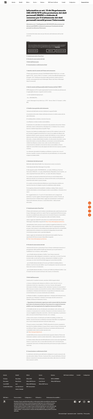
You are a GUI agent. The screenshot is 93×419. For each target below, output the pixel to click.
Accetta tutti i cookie (61, 50)
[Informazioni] (89, 211)
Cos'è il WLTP (6, 384)
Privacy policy (87, 413)
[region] (47, 48)
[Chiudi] (65, 43)
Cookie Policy (80, 413)
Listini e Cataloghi (19, 389)
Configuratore (72, 2)
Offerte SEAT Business (31, 384)
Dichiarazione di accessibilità (51, 397)
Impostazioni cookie (33, 50)
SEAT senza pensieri (30, 386)
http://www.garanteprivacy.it (35, 332)
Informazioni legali (63, 413)
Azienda (13, 2)
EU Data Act (38, 397)
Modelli (20, 2)
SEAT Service (42, 378)
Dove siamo (5, 381)
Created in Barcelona (7, 386)
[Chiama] (89, 207)
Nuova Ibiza (18, 378)
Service (35, 2)
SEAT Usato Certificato (53, 2)
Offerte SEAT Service (30, 381)
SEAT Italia (5, 397)
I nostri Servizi (42, 381)
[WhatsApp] (89, 215)
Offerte (27, 2)
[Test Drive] (89, 203)
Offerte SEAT (29, 378)
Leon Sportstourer (19, 386)
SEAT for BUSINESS (55, 378)
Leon (16, 384)
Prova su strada (17, 397)
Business (42, 2)
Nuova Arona (18, 381)
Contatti (63, 2)
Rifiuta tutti (50, 50)
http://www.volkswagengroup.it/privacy (55, 221)
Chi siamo (5, 378)
